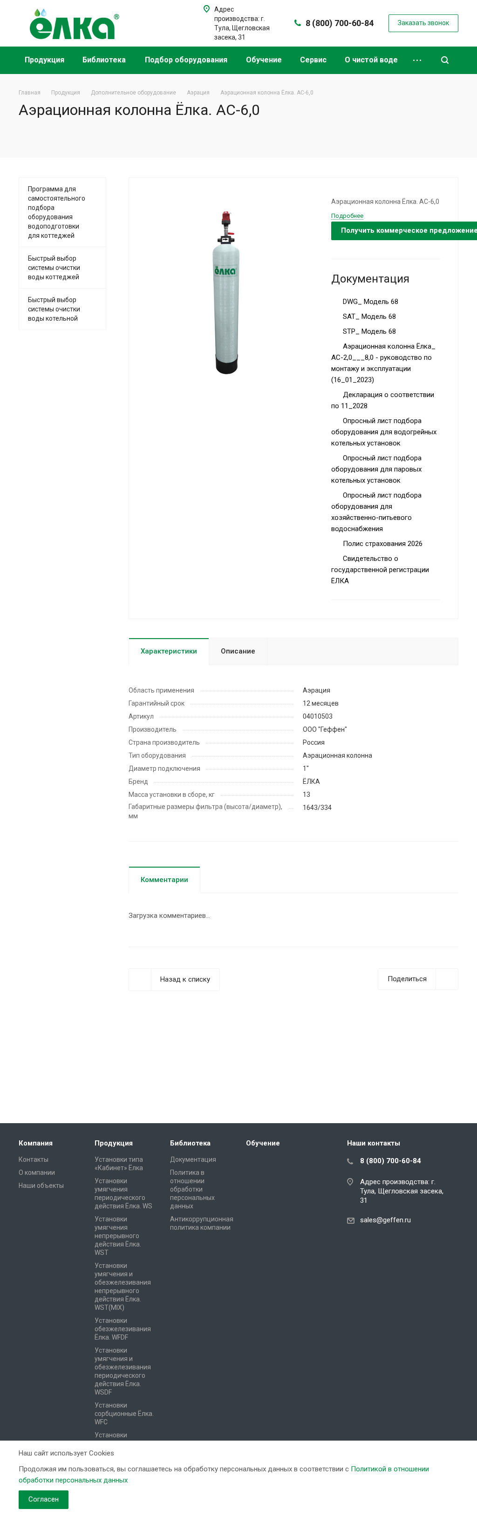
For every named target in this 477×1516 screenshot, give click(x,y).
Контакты (33, 1159)
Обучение (265, 59)
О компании (37, 1172)
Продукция (45, 59)
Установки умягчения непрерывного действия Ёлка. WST (118, 1235)
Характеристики (169, 651)
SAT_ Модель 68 (368, 316)
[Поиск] (444, 60)
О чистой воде (371, 59)
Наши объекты (41, 1185)
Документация (193, 1159)
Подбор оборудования (187, 59)
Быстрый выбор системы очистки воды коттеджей (54, 268)
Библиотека (105, 59)
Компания (36, 1143)
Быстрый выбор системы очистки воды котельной (54, 309)
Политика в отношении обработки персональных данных (192, 1189)
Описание (238, 651)
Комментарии (164, 880)
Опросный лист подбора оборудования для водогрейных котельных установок (383, 432)
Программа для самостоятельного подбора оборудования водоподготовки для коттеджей (56, 212)
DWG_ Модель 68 (369, 301)
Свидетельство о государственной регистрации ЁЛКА (380, 569)
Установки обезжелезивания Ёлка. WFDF (123, 1329)
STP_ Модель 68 (368, 331)
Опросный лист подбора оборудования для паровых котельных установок (376, 469)
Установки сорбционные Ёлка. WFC (124, 1413)
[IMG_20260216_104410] (226, 289)
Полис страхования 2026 (381, 543)
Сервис (314, 59)
